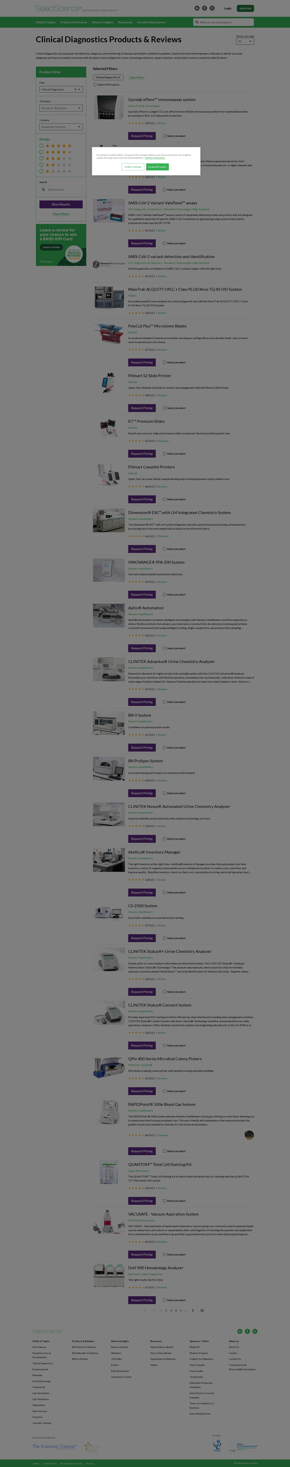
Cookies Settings (133, 167)
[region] (146, 161)
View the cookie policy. (155, 158)
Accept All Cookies (157, 167)
